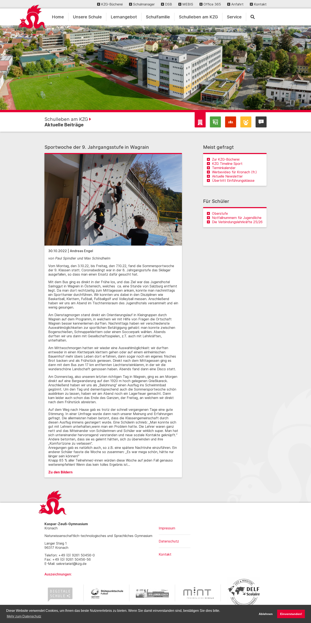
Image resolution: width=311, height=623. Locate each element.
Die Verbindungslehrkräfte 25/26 (237, 222)
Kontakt (260, 4)
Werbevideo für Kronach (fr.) (234, 172)
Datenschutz (169, 541)
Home (58, 16)
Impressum (167, 528)
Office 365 (212, 4)
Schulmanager (144, 4)
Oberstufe (220, 213)
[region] (155, 67)
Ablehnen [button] (266, 614)
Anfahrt (237, 4)
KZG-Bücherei (112, 4)
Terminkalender (223, 168)
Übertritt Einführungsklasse (233, 180)
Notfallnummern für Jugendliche (236, 218)
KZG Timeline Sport (227, 163)
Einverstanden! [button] (291, 614)
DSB (168, 4)
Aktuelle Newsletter (227, 176)
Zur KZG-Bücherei (225, 159)
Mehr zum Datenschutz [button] (24, 616)
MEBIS (187, 4)
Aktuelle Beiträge (64, 124)
